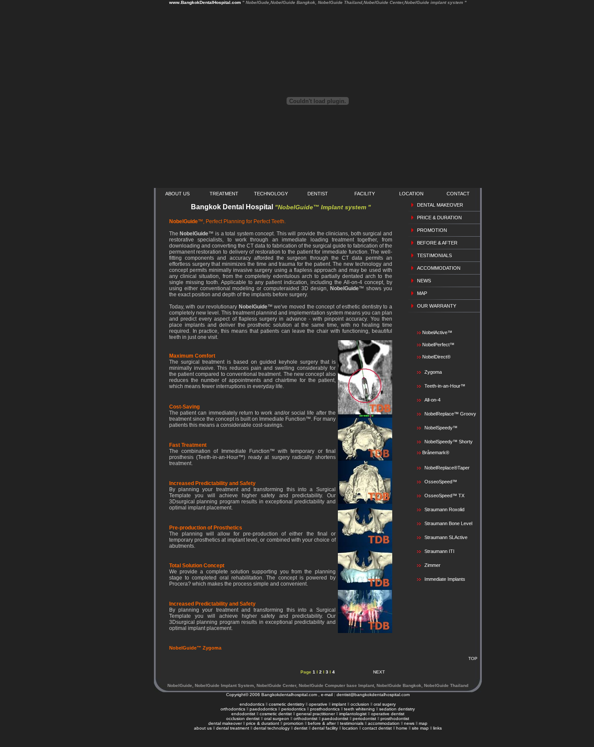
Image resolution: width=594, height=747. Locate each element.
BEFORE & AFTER (437, 242)
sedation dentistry (397, 709)
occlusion (359, 704)
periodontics (293, 709)
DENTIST (317, 193)
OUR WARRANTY (436, 305)
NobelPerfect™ (437, 344)
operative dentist (387, 713)
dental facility (325, 728)
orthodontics (232, 709)
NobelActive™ (436, 332)
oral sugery (385, 704)
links (437, 728)
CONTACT (458, 193)
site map (420, 728)
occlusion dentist (243, 718)
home (401, 728)
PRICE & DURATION (439, 217)
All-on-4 (432, 399)
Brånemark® (435, 452)
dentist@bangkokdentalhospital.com (373, 694)
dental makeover (225, 723)
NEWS (424, 280)
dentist (300, 728)
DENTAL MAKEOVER (440, 205)
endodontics (252, 704)
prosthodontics (325, 709)
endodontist (243, 713)
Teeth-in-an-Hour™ (444, 386)
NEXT (379, 672)
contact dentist (377, 728)
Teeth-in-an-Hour (218, 457)
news (409, 723)
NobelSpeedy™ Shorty (448, 441)
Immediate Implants (444, 579)
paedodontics (263, 709)
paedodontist (335, 718)
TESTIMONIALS (434, 255)
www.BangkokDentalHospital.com (318, 2)
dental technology (272, 728)
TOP (472, 658)
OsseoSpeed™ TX (444, 495)
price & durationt (262, 723)
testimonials (352, 723)
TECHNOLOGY (271, 193)
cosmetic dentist (276, 713)
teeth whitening (359, 709)
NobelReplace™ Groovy (450, 413)
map (423, 723)
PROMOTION (432, 230)
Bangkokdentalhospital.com (289, 694)
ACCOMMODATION (439, 268)
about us (203, 728)
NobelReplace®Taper (447, 467)
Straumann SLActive (445, 537)
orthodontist (305, 718)
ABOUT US (177, 193)
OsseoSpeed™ (440, 481)
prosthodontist (394, 718)
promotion (294, 723)
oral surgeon (276, 718)
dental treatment (232, 728)
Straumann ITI (439, 551)
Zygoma (433, 372)
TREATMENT (224, 193)
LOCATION (411, 193)
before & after (322, 723)
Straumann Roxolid (444, 509)
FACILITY (364, 193)
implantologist (353, 713)
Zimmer (432, 565)
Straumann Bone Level (448, 523)
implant (339, 704)
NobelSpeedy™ (440, 427)
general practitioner (315, 713)
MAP (422, 293)
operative (318, 704)
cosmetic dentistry (286, 704)
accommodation (384, 723)
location (350, 728)
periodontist (365, 718)
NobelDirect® (436, 356)
